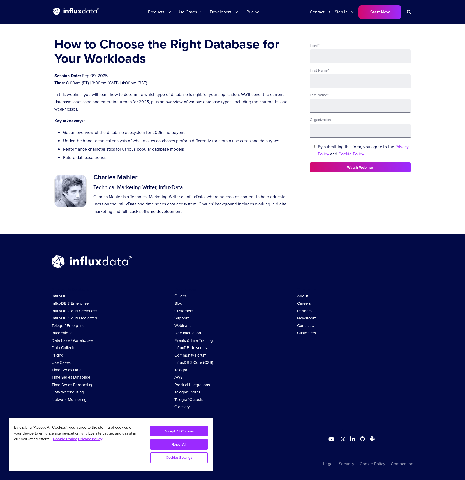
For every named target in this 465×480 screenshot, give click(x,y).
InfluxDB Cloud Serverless (74, 311)
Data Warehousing (68, 392)
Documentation (187, 333)
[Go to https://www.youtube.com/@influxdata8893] (332, 439)
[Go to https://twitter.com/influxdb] (342, 439)
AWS (178, 377)
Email (315, 45)
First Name (319, 70)
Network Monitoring (69, 400)
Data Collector (64, 348)
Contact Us (320, 12)
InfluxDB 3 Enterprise (70, 303)
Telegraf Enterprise (68, 326)
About (302, 296)
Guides (180, 296)
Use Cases (61, 362)
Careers (304, 303)
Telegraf (181, 370)
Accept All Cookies (179, 431)
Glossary (182, 407)
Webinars (182, 326)
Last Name (319, 95)
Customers (183, 311)
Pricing (252, 12)
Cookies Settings (179, 457)
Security (346, 464)
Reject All (179, 444)
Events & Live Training (193, 340)
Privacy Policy (90, 439)
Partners (304, 311)
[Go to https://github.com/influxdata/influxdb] (362, 439)
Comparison (402, 464)
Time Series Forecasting (73, 385)
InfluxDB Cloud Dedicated (74, 318)
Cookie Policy (351, 154)
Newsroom (306, 318)
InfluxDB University (190, 348)
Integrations (62, 333)
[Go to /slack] (371, 439)
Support (181, 318)
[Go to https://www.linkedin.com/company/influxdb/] (352, 439)
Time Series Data (67, 370)
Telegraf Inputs (187, 392)
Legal (328, 464)
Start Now (380, 12)
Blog (178, 303)
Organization (321, 120)
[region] (111, 444)
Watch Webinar (360, 167)
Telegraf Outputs (188, 400)
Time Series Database (71, 377)
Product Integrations (192, 385)
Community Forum (190, 355)
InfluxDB (59, 296)
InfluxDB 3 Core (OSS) (193, 362)
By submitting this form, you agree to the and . (363, 150)
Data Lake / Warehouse (72, 340)
